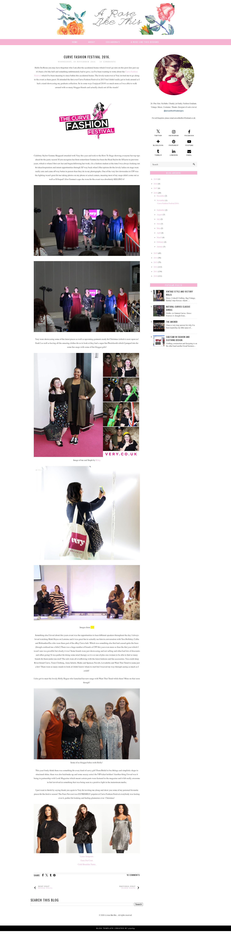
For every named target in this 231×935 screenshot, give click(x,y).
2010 (155, 276)
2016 (155, 192)
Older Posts (128, 888)
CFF (92, 627)
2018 (155, 183)
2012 (155, 266)
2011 (155, 271)
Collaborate (113, 42)
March (159, 237)
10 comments (108, 62)
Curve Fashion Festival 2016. (87, 57)
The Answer (172, 321)
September (161, 210)
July (158, 219)
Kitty (98, 460)
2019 (155, 179)
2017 (155, 188)
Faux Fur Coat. (87, 860)
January (160, 246)
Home (75, 42)
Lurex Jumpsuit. (87, 856)
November (161, 200)
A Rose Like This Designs (145, 42)
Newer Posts (45, 888)
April (159, 232)
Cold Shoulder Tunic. (87, 864)
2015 (155, 253)
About (91, 42)
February (160, 242)
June (158, 223)
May (158, 228)
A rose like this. (111, 915)
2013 (155, 262)
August (159, 214)
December (160, 195)
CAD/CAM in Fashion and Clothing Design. (178, 338)
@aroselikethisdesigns (174, 111)
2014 (155, 257)
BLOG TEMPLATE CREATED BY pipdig (115, 928)
